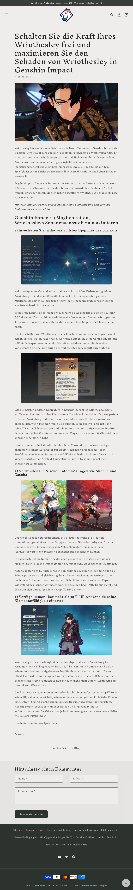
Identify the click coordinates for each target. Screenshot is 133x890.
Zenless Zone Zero (55, 844)
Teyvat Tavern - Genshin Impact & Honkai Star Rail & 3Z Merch (61, 886)
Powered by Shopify (98, 886)
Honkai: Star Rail (106, 837)
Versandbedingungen (25, 837)
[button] (6, 14)
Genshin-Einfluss (85, 837)
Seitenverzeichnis (77, 844)
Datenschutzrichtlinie (58, 830)
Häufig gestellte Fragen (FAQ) (56, 837)
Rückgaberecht (109, 830)
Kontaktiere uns (34, 830)
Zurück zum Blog (68, 748)
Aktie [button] (21, 734)
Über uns (18, 830)
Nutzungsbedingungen (86, 830)
